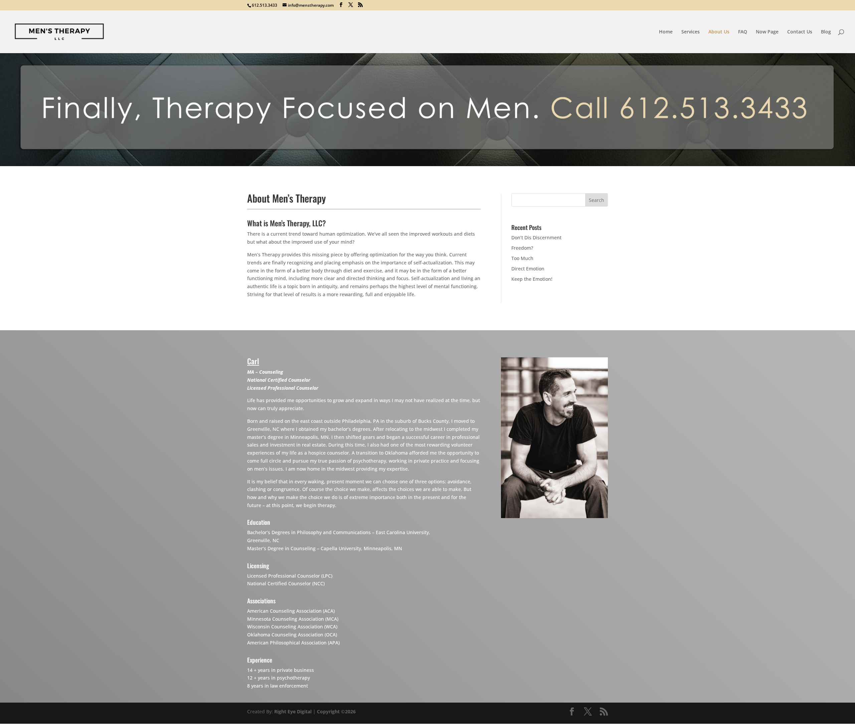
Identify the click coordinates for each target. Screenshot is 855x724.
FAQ (742, 32)
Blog (826, 32)
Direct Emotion (527, 268)
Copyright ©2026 (336, 711)
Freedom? (522, 248)
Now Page (767, 32)
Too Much (522, 258)
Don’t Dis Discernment (536, 237)
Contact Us (799, 32)
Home (666, 32)
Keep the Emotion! (531, 279)
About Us (718, 32)
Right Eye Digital (293, 711)
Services (690, 32)
